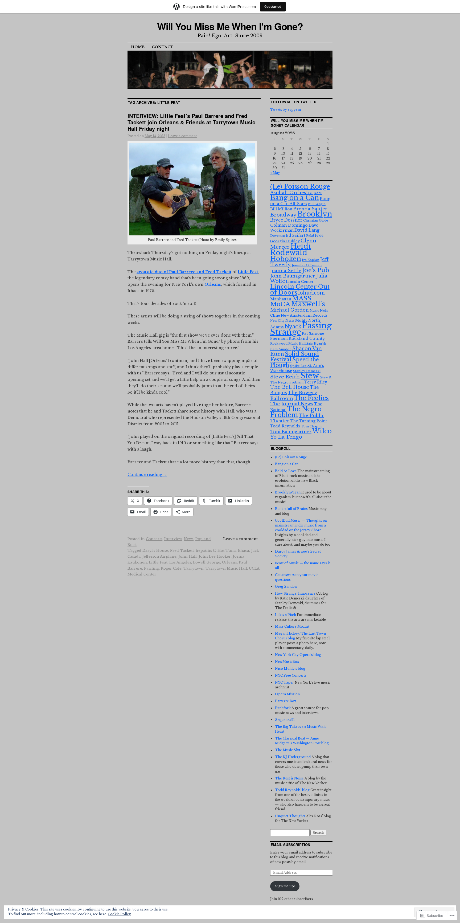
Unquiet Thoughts (290, 816)
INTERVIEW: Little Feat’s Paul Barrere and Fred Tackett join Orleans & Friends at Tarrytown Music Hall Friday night (191, 122)
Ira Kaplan (310, 260)
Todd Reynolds (285, 426)
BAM (318, 193)
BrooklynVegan (288, 492)
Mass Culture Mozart (292, 626)
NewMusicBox (287, 662)
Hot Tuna (226, 550)
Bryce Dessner (286, 220)
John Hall (187, 556)
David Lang (306, 230)
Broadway (283, 215)
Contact (163, 47)
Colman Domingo (289, 225)
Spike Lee (298, 366)
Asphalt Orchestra (291, 192)
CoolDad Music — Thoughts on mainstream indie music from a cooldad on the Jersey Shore (301, 525)
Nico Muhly (296, 320)
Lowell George (206, 562)
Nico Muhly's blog (290, 669)
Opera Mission (287, 694)
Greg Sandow (286, 587)
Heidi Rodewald (290, 249)
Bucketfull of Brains (291, 509)
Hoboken (285, 259)
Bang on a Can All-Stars (300, 201)
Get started (272, 7)
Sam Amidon (280, 349)
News (189, 539)
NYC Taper (284, 682)
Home (138, 47)
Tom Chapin (311, 426)
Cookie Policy (119, 914)
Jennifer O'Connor (307, 265)
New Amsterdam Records (304, 315)
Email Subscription (290, 844)
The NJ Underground (293, 757)
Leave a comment (182, 136)
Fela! (310, 236)
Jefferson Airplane (159, 556)
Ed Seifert (295, 235)
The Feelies (311, 398)
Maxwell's (308, 304)
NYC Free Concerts (290, 675)
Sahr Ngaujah (316, 343)
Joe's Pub (315, 270)
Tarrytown (193, 568)
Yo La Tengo (286, 437)
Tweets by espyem (285, 110)
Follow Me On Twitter (294, 101)
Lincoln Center (300, 282)
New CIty (277, 320)
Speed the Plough (294, 362)
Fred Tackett (182, 550)
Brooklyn (314, 214)
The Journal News (291, 404)
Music (314, 310)
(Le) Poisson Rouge (300, 186)
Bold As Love (286, 471)
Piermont (279, 339)
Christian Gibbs (315, 220)
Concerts (154, 539)
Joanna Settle (285, 270)
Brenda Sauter (310, 208)
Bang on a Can (294, 198)
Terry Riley (315, 382)
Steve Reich (285, 377)
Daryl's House (155, 550)
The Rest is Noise (289, 778)
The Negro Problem (296, 412)
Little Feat (158, 562)
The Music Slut (287, 750)
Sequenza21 (285, 720)
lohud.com (311, 293)
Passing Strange (301, 329)
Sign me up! (285, 886)
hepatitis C (206, 550)
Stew (310, 376)
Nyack (293, 326)
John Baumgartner (292, 276)
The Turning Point (308, 421)
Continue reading (147, 474)
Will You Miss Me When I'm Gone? (230, 26)
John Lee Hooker (215, 556)
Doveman (277, 236)
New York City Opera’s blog (298, 655)
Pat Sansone (313, 334)
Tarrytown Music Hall (226, 568)
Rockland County (307, 338)
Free (319, 235)
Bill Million (281, 209)
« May (275, 173)
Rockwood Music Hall (288, 343)
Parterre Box (285, 701)
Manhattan (280, 299)
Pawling (151, 568)
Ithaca (243, 550)
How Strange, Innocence (295, 593)
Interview (173, 539)
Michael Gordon (289, 310)
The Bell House (289, 387)
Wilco (322, 431)
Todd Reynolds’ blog (292, 790)
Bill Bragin (317, 204)
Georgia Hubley (285, 241)
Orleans (229, 562)
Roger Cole (171, 568)
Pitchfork (283, 708)
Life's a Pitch (285, 615)
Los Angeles (180, 562)
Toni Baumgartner (290, 431)
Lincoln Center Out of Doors (300, 289)
